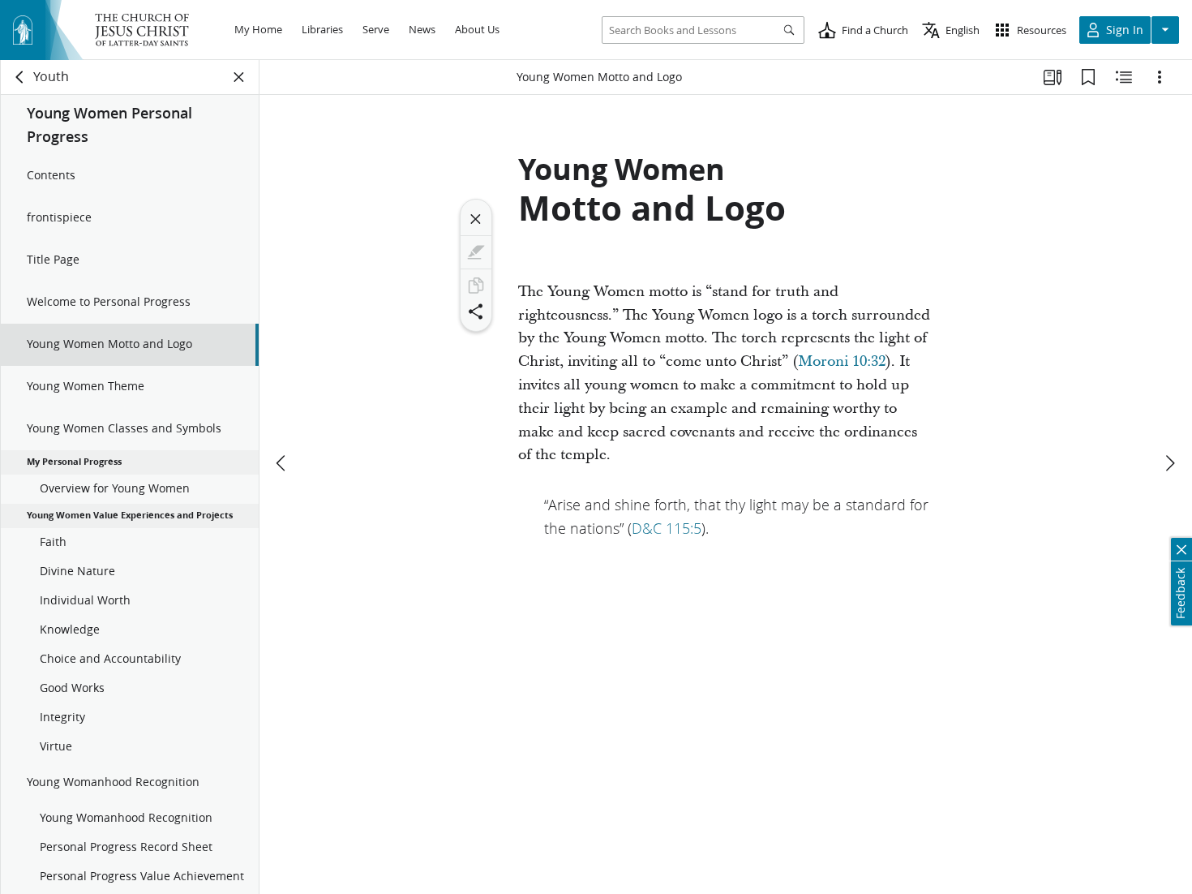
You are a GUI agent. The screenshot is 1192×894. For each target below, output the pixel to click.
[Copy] (476, 286)
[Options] (1159, 77)
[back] (20, 77)
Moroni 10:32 (841, 361)
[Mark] (476, 252)
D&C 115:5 (666, 528)
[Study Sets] (1052, 77)
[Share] (476, 312)
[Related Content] (1124, 77)
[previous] (282, 463)
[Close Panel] (239, 77)
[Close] (476, 219)
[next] (1169, 463)
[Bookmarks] (1088, 77)
